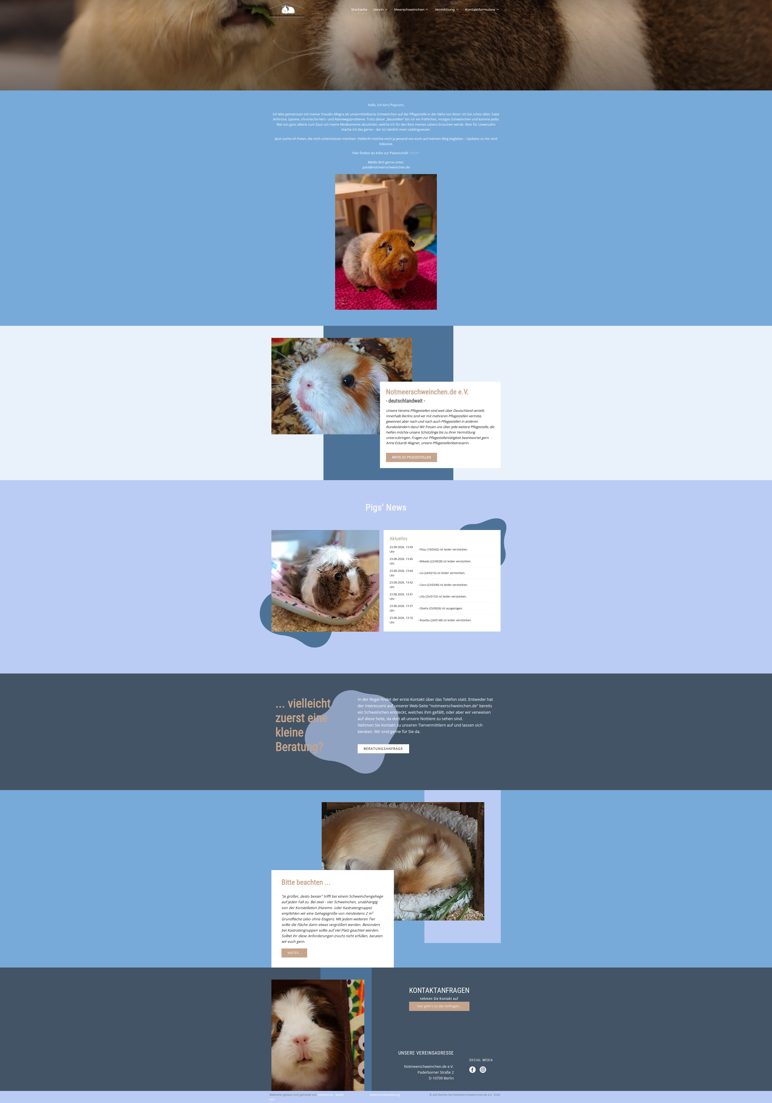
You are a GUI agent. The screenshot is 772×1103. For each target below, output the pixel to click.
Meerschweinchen (409, 9)
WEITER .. (294, 953)
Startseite (359, 9)
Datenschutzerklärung (385, 1095)
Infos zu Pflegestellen (411, 457)
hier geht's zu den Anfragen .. (439, 1006)
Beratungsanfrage (383, 748)
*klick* (415, 153)
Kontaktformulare (480, 9)
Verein (378, 9)
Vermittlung (445, 9)
